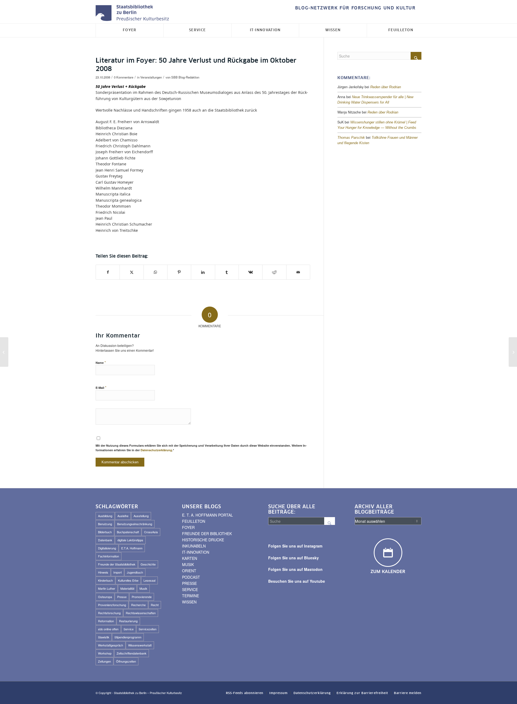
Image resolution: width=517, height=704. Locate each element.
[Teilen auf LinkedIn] (203, 272)
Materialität (127, 588)
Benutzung (105, 524)
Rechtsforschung (109, 613)
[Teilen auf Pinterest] (179, 272)
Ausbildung (105, 516)
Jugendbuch (135, 572)
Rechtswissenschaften (141, 613)
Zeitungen (104, 661)
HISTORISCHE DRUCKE (203, 539)
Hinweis (103, 572)
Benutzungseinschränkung (134, 524)
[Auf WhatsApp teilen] (155, 272)
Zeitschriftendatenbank (131, 653)
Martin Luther (106, 588)
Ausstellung (141, 516)
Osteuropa (105, 597)
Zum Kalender (388, 572)
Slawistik (103, 637)
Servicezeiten (147, 629)
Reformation (106, 621)
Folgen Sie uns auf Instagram (295, 546)
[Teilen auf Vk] (250, 272)
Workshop (104, 653)
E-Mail (101, 387)
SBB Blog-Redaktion (185, 77)
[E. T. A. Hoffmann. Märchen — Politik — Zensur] (4, 352)
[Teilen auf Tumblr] (227, 272)
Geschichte (148, 564)
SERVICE (190, 589)
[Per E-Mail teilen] (298, 272)
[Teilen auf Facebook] (108, 272)
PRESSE (189, 583)
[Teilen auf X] (131, 272)
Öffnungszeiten (126, 661)
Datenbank (105, 540)
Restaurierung (128, 621)
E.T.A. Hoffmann (131, 548)
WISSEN (189, 602)
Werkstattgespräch (110, 645)
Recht (155, 605)
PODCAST (191, 577)
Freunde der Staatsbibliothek (116, 564)
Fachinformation (108, 556)
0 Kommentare (123, 77)
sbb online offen (108, 629)
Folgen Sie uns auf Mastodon (295, 569)
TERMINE (190, 595)
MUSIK (188, 564)
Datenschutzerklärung (156, 450)
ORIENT (189, 570)
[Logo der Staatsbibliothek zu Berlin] (134, 13)
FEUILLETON (193, 521)
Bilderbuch (105, 532)
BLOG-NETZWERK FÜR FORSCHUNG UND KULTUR (355, 8)
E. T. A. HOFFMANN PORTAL (207, 515)
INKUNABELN (194, 546)
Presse (122, 597)
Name (101, 362)
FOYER (188, 527)
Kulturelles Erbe (128, 580)
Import (117, 572)
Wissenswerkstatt (140, 645)
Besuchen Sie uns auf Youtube (296, 581)
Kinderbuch (105, 580)
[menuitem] (354, 8)
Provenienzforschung (112, 605)
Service (129, 629)
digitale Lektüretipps (130, 540)
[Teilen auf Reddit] (274, 272)
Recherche (138, 605)
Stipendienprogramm (127, 637)
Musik (143, 588)
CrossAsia (151, 532)
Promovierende (142, 597)
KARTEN (189, 558)
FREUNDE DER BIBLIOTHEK (207, 533)
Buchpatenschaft (128, 532)
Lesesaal (149, 580)
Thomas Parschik (351, 138)
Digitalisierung (107, 548)
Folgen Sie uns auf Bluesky (293, 557)
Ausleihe (122, 516)
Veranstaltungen (151, 77)
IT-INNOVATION (195, 552)
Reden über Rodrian (385, 87)
